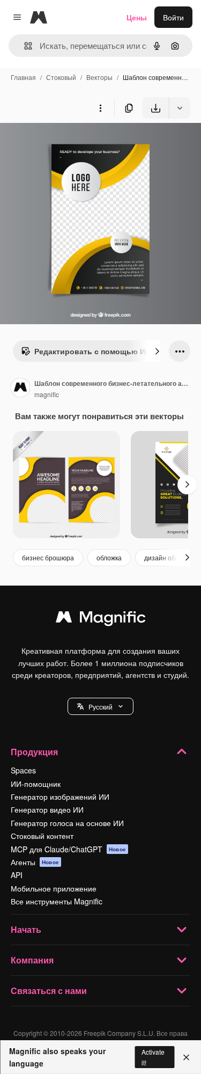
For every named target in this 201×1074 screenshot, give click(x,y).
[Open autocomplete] (24, 46)
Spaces (23, 770)
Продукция (34, 752)
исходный (72, 143)
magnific (46, 394)
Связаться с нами (49, 990)
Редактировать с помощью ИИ (92, 351)
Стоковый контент (42, 835)
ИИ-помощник (36, 783)
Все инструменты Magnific (56, 901)
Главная (23, 77)
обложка (109, 557)
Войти (173, 17)
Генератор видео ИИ (47, 809)
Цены (136, 17)
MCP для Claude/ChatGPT (68, 849)
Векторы (99, 77)
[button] (100, 706)
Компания (32, 960)
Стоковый (61, 77)
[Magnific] (101, 619)
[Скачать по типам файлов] (179, 108)
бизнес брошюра (48, 557)
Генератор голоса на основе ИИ (67, 822)
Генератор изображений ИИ (60, 796)
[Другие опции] (100, 108)
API (17, 875)
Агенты (35, 862)
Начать (26, 929)
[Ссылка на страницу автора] (20, 388)
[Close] (186, 1057)
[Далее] (157, 351)
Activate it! (153, 1056)
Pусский (100, 706)
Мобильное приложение (53, 888)
